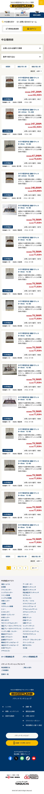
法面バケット (27, 623)
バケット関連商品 (29, 657)
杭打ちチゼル (27, 645)
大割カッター (5, 601)
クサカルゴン (5, 651)
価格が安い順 (22, 67)
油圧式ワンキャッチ (29, 590)
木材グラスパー (6, 648)
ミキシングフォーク (29, 606)
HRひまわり (5, 620)
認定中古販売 (9, 716)
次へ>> (34, 568)
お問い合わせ (30, 716)
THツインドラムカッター (9, 623)
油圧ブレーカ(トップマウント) (11, 626)
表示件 (33, 71)
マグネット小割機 (7, 606)
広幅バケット (27, 620)
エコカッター (5, 612)
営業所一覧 (5, 674)
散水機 (25, 637)
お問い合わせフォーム (28, 22)
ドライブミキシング (29, 603)
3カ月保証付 (8, 99)
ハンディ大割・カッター (9, 631)
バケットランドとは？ (22, 735)
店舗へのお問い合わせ (23, 743)
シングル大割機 (6, 598)
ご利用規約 (5, 670)
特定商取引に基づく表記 (34, 725)
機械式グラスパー (7, 634)
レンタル (8, 707)
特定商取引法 (5, 667)
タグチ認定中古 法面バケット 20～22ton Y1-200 (29, 78)
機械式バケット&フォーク (9, 642)
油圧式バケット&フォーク (9, 645)
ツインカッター (6, 590)
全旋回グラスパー (7, 640)
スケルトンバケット (29, 612)
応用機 (3, 587)
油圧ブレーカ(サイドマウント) (11, 628)
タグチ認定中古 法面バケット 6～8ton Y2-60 (29, 142)
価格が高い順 (36, 67)
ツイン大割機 (5, 595)
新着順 (8, 67)
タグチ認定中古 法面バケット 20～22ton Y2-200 (29, 174)
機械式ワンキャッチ (29, 587)
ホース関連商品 (7, 657)
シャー (3, 609)
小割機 (3, 603)
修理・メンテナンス (12, 711)
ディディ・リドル (28, 601)
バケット (26, 615)
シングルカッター (7, 592)
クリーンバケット (28, 642)
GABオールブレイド (8, 615)
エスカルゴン (27, 598)
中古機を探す (9, 22)
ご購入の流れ (27, 667)
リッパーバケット (28, 626)
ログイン (32, 29)
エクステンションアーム (31, 631)
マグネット (26, 595)
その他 (25, 648)
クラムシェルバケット (30, 609)
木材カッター (5, 617)
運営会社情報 (30, 711)
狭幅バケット (27, 617)
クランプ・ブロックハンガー (32, 640)
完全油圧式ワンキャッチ (31, 592)
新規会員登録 (13, 29)
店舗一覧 (29, 707)
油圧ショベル (5, 584)
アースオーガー (28, 584)
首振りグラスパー (7, 637)
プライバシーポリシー (33, 721)
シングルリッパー (28, 628)
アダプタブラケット (29, 634)
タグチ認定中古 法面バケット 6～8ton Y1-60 (29, 206)
